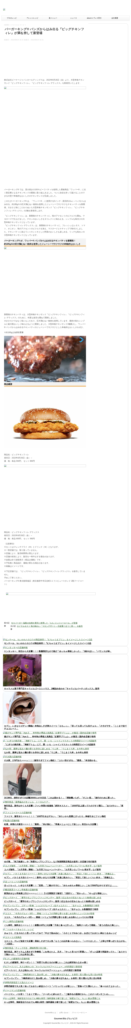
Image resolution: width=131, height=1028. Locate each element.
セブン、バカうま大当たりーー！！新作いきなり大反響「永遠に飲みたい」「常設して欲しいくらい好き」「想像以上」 (59, 877)
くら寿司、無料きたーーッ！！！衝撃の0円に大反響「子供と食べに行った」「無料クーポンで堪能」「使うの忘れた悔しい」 (62, 925)
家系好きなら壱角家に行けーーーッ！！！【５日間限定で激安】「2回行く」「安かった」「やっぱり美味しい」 (56, 893)
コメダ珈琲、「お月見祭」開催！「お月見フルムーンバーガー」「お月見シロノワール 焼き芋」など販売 (52, 869)
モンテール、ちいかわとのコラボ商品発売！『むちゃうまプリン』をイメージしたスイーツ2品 (47, 643)
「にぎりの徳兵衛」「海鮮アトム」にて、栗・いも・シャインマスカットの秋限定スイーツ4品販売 (49, 744)
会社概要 (114, 18)
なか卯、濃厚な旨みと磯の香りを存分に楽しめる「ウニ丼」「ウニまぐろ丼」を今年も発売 (46, 752)
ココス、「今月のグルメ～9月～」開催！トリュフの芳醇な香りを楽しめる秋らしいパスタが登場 (48, 917)
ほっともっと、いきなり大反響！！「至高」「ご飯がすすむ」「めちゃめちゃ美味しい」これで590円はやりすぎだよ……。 (61, 885)
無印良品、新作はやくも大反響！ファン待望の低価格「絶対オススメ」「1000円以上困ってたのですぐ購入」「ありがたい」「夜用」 (63, 807)
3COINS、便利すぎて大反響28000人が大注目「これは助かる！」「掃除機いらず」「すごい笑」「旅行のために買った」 (60, 798)
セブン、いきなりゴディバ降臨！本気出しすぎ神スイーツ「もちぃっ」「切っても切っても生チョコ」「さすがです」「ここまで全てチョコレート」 (65, 727)
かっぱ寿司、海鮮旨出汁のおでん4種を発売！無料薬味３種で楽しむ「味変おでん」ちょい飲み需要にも (51, 1002)
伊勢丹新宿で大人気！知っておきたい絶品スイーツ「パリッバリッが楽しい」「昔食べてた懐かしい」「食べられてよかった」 (62, 986)
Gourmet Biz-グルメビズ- (66, 1018)
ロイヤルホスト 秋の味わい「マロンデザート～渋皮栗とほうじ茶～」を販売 (50, 626)
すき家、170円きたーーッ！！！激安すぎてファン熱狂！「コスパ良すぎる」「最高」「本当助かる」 (51, 760)
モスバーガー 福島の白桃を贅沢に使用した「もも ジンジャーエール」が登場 (44, 623)
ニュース (73, 18)
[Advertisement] (83, 9)
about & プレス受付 (94, 18)
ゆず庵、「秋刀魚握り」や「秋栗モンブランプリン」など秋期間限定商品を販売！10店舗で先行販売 (50, 862)
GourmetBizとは (50, 1013)
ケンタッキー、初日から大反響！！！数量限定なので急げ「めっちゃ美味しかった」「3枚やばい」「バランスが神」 (58, 651)
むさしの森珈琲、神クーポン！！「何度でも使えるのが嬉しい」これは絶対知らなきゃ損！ (46, 962)
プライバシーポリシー (79, 1013)
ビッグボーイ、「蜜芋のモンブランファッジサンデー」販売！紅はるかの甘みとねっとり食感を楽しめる (52, 901)
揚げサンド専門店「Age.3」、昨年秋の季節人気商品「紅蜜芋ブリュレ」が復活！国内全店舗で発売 (50, 736)
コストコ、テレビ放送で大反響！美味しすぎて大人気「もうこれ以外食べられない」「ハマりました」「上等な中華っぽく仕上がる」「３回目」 (65, 942)
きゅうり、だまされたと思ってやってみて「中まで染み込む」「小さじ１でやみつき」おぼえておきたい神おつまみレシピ (60, 933)
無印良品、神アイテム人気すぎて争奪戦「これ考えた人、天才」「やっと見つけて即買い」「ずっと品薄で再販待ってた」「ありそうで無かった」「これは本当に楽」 (65, 953)
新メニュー (53, 18)
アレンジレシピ (32, 18)
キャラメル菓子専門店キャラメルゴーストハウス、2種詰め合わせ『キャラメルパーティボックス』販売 (51, 689)
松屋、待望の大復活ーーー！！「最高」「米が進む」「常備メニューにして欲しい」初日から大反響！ (51, 824)
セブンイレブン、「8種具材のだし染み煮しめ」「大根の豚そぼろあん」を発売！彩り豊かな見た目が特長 (52, 978)
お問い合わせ (63, 1013)
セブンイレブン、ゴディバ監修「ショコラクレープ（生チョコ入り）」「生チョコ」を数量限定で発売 (51, 909)
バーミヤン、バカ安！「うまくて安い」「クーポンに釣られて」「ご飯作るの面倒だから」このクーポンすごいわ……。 (59, 994)
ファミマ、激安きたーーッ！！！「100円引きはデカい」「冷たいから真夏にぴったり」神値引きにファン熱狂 (55, 816)
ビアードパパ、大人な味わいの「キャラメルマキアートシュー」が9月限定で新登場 (42, 970)
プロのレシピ (12, 18)
